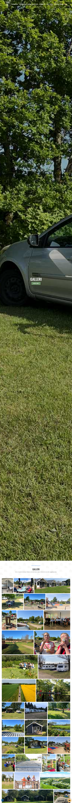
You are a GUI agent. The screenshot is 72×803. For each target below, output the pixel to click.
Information (42, 4)
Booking (62, 4)
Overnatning (15, 4)
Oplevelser (35, 4)
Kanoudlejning (22, 4)
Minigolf (29, 4)
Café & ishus (50, 4)
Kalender (56, 4)
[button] (2, 800)
